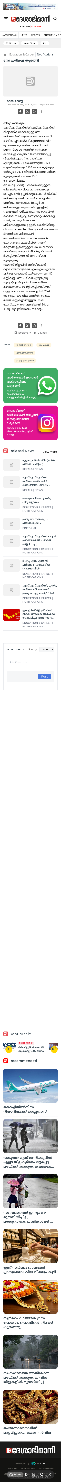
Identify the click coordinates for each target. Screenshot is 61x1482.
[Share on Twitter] (27, 111)
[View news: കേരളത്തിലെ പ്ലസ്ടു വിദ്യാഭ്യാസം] (11, 503)
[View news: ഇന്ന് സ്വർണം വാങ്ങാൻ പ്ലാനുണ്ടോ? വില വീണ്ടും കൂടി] (30, 1246)
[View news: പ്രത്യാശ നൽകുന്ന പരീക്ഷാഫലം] (11, 524)
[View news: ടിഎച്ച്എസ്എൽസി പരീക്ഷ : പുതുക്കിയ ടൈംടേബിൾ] (11, 565)
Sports (35, 35)
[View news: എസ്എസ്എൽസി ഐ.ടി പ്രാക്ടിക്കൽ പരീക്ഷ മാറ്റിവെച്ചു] (11, 541)
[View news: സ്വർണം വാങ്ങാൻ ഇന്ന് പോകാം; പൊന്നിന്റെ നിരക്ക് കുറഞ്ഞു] (30, 1297)
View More (50, 451)
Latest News (9, 35)
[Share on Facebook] (20, 111)
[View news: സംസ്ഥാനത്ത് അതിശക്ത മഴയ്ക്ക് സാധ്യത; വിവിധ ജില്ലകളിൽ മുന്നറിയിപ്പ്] (30, 1352)
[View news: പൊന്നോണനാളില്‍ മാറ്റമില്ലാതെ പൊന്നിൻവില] (30, 1407)
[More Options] (41, 111)
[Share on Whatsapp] (34, 111)
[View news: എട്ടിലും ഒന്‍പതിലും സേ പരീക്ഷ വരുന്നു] (11, 465)
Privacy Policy (46, 1468)
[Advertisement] (30, 823)
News (24, 35)
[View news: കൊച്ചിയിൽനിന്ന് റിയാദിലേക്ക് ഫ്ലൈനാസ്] (30, 1086)
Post (44, 676)
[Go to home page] (31, 19)
